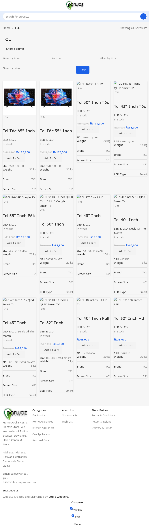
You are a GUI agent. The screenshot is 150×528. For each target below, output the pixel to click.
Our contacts (69, 415)
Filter (83, 69)
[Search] (143, 16)
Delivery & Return (102, 427)
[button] (125, 345)
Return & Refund (101, 421)
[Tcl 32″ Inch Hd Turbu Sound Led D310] (130, 302)
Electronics (38, 415)
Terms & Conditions (103, 415)
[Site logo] (75, 5)
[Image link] (16, 413)
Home (7, 28)
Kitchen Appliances (43, 427)
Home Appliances (42, 421)
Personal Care (40, 440)
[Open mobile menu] (4, 5)
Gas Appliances (41, 434)
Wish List (67, 421)
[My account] (145, 5)
